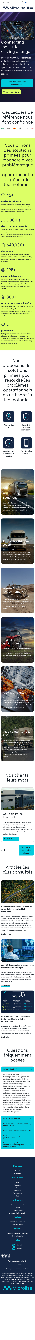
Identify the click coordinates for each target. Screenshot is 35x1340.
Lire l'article (5, 985)
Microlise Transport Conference (17, 1233)
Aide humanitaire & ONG (16, 733)
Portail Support (17, 1224)
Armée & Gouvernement (13, 590)
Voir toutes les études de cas (26, 850)
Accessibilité (17, 1265)
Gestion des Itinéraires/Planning (8, 453)
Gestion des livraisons (26, 452)
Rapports (17, 1190)
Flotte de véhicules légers (16, 543)
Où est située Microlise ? (12, 1119)
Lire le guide (6, 934)
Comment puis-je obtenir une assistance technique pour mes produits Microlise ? (14, 1144)
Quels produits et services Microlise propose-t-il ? (16, 1125)
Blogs (17, 1182)
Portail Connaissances (17, 1222)
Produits (17, 1171)
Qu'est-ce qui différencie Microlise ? (16, 1131)
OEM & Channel (13, 692)
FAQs (17, 1196)
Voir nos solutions (11, 92)
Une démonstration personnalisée (17, 83)
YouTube (19, 1248)
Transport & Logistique (11, 496)
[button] (22, 1)
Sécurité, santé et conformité (26, 427)
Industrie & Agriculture (11, 641)
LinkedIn (19, 1245)
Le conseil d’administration (17, 1213)
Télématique (9, 426)
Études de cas (17, 1193)
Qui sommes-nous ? (17, 1205)
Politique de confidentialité (17, 1261)
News (17, 1188)
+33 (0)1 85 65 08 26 (10, 2)
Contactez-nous (17, 1210)
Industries (17, 1174)
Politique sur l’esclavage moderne (17, 1269)
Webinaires (17, 1185)
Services (17, 1207)
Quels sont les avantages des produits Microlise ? (14, 1137)
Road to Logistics (17, 1236)
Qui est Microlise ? (10, 1069)
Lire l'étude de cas (11, 839)
